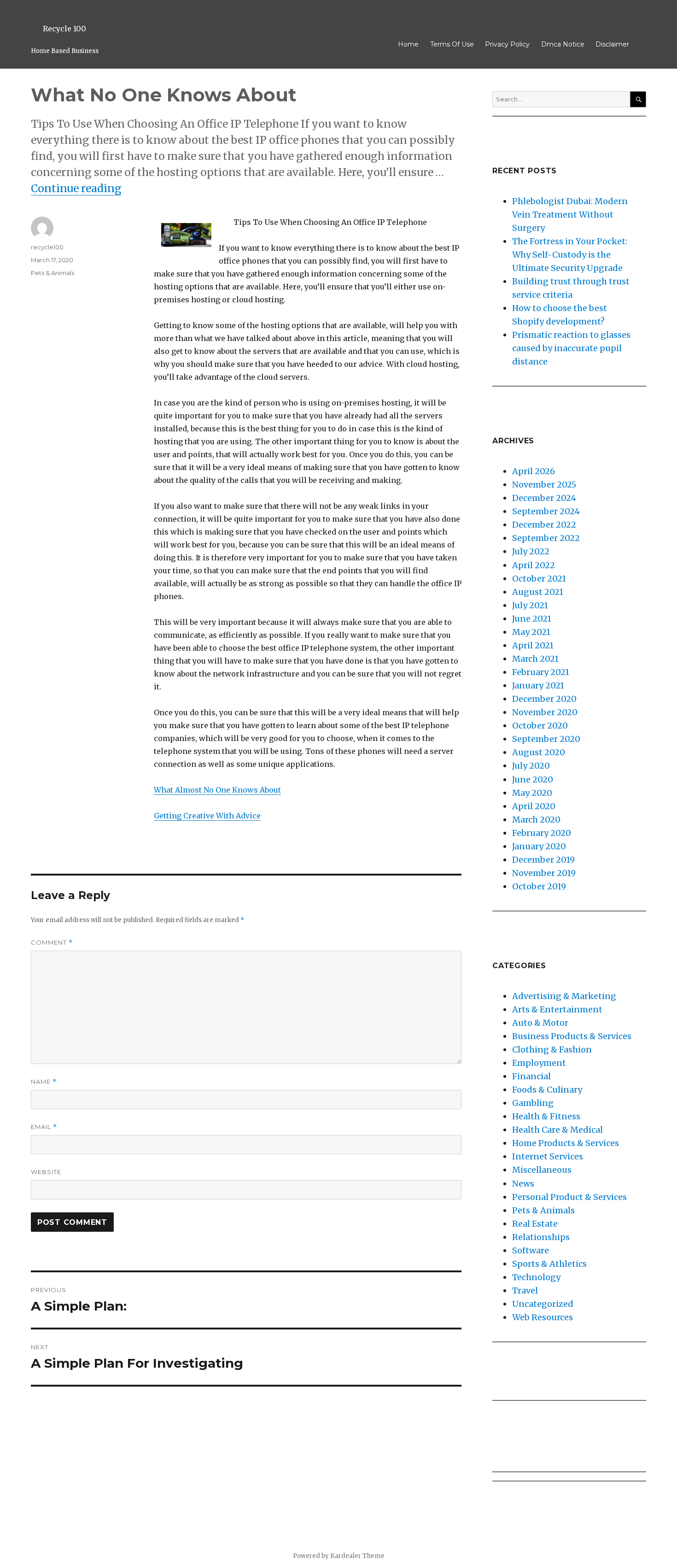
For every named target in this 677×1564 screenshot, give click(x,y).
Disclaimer (612, 44)
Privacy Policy (507, 44)
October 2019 (539, 886)
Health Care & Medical (557, 1129)
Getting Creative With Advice (207, 815)
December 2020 (544, 699)
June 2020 (532, 779)
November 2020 (545, 712)
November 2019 (544, 873)
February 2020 (541, 833)
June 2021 (531, 618)
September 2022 (546, 538)
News (523, 1183)
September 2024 (546, 511)
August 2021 (537, 592)
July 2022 (530, 551)
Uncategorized (542, 1304)
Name (44, 1082)
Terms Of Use (452, 44)
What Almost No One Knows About (217, 789)
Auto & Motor (540, 1022)
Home (408, 44)
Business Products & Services (571, 1036)
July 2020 (531, 765)
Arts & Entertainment (557, 1009)
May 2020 (532, 793)
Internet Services (547, 1156)
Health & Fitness (546, 1116)
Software (530, 1250)
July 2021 (530, 605)
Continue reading (76, 188)
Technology (536, 1277)
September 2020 (546, 739)
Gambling (533, 1103)
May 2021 (531, 632)
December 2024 (544, 498)
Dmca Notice (562, 44)
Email (44, 1127)
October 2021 (539, 578)
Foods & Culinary (547, 1089)
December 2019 (543, 859)
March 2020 (536, 819)
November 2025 (544, 484)
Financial (531, 1076)
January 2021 (538, 685)
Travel (525, 1290)
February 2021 (540, 672)
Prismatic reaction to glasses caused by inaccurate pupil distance (571, 348)
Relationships (541, 1237)
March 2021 (535, 658)
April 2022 (533, 565)
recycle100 (47, 247)
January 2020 (539, 846)
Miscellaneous (542, 1169)
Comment (52, 943)
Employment (539, 1063)
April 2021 (533, 645)
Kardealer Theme (357, 1556)
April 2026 (533, 471)
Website (46, 1172)
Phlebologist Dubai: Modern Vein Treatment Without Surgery (570, 214)
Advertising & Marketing (564, 996)
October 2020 (540, 725)
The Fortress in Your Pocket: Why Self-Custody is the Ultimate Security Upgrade (569, 254)
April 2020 (533, 806)
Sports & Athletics (549, 1263)
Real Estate (535, 1223)
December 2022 (544, 524)
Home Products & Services (565, 1143)
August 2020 (538, 752)
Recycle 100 (64, 28)
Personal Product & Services (569, 1197)
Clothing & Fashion (552, 1049)
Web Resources (542, 1317)
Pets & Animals (52, 272)
